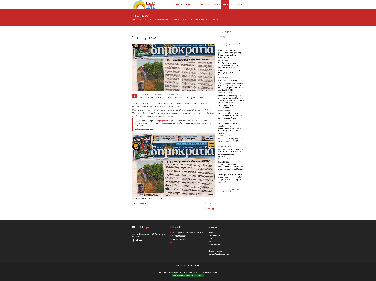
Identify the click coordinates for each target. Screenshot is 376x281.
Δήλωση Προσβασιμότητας (219, 254)
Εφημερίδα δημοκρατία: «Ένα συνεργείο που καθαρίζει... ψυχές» (230, 141)
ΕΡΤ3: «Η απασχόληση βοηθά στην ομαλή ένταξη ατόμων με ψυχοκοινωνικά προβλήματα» (230, 152)
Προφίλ (188, 4)
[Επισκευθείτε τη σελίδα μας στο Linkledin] (140, 240)
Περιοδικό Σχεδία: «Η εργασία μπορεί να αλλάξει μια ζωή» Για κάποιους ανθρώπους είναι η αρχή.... (230, 54)
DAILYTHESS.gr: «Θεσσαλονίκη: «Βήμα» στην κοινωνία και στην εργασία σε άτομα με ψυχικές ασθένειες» (230, 165)
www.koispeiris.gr (178, 243)
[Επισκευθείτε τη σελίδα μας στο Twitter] (137, 240)
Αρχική (179, 4)
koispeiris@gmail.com (180, 239)
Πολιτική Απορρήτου (216, 251)
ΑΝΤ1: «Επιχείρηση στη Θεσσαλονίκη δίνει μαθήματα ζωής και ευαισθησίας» (230, 115)
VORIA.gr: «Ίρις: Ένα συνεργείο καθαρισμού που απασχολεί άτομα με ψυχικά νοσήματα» (230, 177)
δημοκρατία (162, 120)
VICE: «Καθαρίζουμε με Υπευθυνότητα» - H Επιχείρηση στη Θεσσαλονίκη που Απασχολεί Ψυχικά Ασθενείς (230, 128)
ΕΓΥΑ (216, 4)
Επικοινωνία (236, 4)
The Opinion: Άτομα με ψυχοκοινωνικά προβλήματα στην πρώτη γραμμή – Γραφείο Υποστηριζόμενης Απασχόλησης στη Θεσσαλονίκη (230, 69)
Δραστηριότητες (202, 4)
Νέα (224, 4)
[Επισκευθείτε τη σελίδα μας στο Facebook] (133, 240)
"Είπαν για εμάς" (163, 19)
